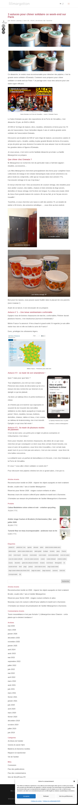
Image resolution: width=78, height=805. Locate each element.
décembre (17, 563)
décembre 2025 (14, 638)
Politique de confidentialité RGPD (51, 801)
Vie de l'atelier (13, 757)
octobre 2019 (13, 725)
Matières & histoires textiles (19, 749)
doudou (11, 563)
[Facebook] (3, 26)
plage (25, 566)
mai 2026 (11, 626)
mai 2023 (11, 657)
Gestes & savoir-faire (16, 745)
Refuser (46, 796)
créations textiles (62, 559)
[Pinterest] (3, 29)
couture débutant (51, 559)
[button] (74, 781)
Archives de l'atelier (44, 20)
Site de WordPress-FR (16, 777)
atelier (41, 547)
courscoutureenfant (53, 555)
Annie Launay (16, 20)
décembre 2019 (14, 721)
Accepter (26, 796)
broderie (52, 551)
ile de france (50, 563)
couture (43, 559)
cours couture (42, 555)
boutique (45, 551)
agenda (29, 547)
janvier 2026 (12, 634)
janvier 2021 (12, 701)
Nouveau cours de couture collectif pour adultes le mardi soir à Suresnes (36, 495)
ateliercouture (12, 551)
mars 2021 (12, 693)
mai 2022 (11, 673)
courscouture (33, 555)
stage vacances (46, 570)
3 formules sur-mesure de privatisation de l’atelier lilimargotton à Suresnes (37, 498)
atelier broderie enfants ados (52, 547)
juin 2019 (11, 733)
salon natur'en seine (40, 566)
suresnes (55, 570)
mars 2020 (12, 713)
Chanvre (64, 551)
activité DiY (11, 547)
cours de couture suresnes (31, 559)
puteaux (31, 566)
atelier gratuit (38, 551)
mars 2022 (12, 681)
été (20, 574)
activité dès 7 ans (20, 547)
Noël (20, 566)
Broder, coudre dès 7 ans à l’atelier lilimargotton (27, 487)
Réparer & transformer (17, 753)
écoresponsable (13, 574)
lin (64, 563)
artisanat (35, 547)
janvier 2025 (12, 646)
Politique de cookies (36, 801)
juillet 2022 (12, 665)
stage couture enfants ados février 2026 (19, 570)
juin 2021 (11, 689)
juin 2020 (11, 705)
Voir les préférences (65, 796)
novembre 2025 (14, 642)
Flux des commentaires (17, 773)
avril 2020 (11, 709)
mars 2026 (12, 630)
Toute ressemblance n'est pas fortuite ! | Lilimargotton (29, 614)
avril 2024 (11, 650)
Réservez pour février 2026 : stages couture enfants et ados (32, 491)
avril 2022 (11, 677)
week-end (62, 570)
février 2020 (12, 717)
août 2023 (12, 653)
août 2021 (12, 685)
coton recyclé (17, 555)
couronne (25, 555)
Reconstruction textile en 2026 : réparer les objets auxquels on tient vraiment (38, 483)
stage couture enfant (53, 566)
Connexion (12, 765)
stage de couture (35, 570)
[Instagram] (3, 32)
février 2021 (12, 697)
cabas (58, 551)
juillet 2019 (12, 729)
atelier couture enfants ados (25, 551)
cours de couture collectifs (15, 559)
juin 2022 (11, 669)
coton (10, 555)
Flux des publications (16, 769)
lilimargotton (58, 563)
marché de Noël (13, 566)
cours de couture (64, 555)
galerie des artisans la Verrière (30, 563)
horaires (42, 563)
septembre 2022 (14, 661)
